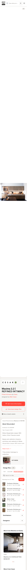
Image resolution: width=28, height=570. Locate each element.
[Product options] (21, 535)
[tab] (4, 472)
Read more (5, 449)
